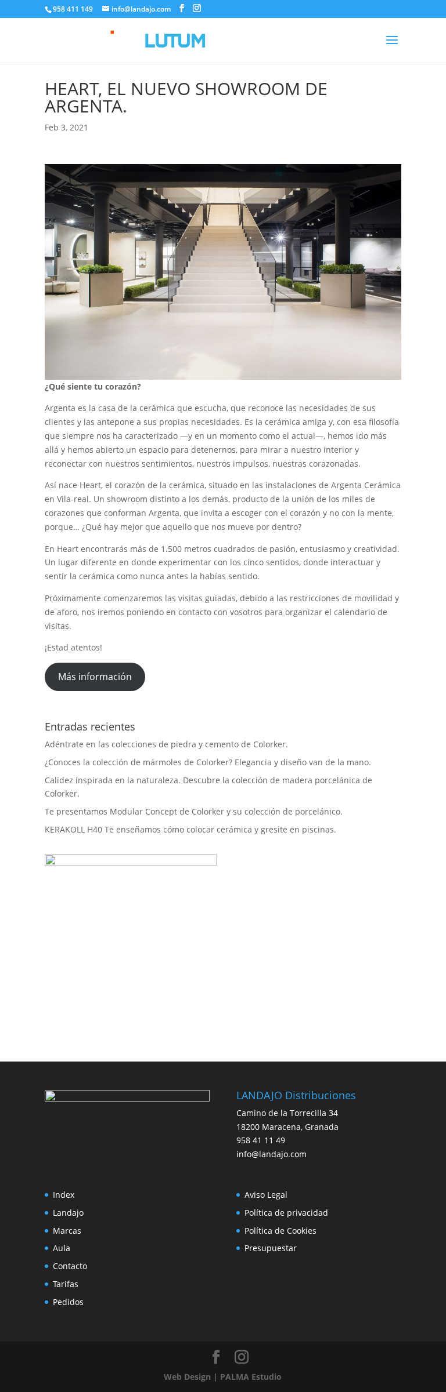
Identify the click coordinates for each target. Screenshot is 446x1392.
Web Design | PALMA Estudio (223, 1376)
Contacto (70, 1265)
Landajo (68, 1212)
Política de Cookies (280, 1230)
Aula (61, 1247)
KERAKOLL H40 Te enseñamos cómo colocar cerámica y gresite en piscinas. (190, 829)
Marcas (67, 1230)
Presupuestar (270, 1247)
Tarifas (65, 1283)
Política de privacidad (286, 1212)
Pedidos (68, 1301)
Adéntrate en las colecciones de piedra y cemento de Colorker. (166, 744)
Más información (95, 676)
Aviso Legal (265, 1194)
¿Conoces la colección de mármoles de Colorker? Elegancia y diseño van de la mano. (208, 762)
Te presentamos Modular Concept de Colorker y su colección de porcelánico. (194, 811)
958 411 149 (73, 9)
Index (63, 1194)
